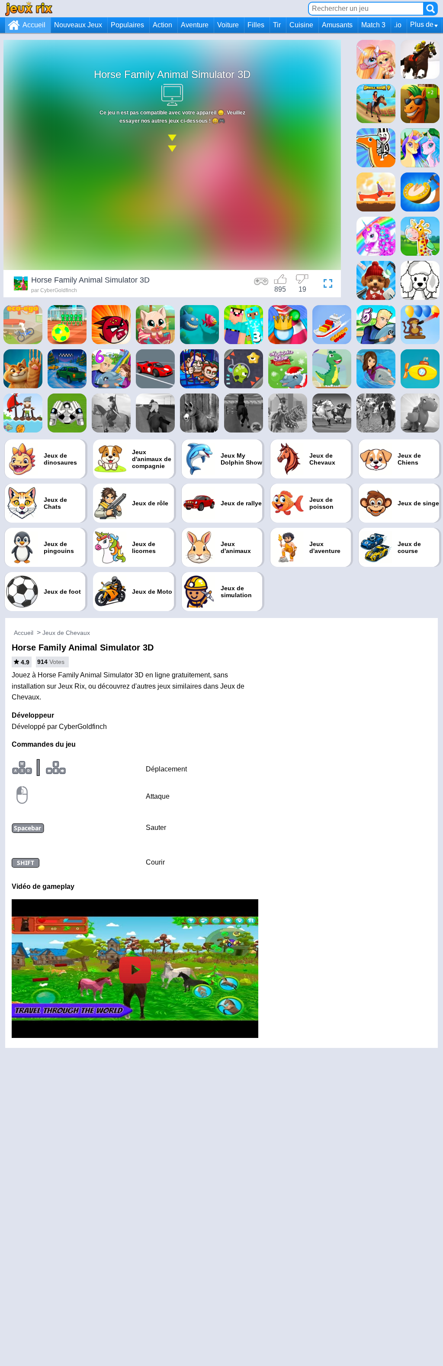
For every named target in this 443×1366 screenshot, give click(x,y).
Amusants (337, 25)
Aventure (195, 25)
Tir (277, 25)
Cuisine (301, 25)
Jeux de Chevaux (66, 632)
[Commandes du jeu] (261, 284)
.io (397, 25)
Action (162, 25)
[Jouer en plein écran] (326, 284)
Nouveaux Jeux (78, 25)
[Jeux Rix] (28, 8)
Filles (255, 25)
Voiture (228, 25)
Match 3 (373, 25)
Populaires (127, 25)
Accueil (33, 25)
